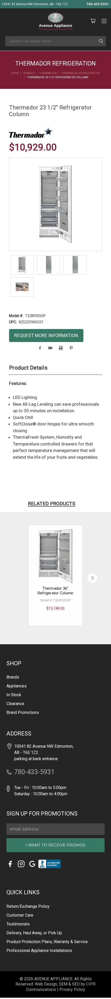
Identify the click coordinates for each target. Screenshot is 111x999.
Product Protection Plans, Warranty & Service (47, 941)
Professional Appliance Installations (39, 950)
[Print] (61, 348)
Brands (12, 677)
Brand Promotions (22, 712)
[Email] (50, 348)
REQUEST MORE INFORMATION (46, 335)
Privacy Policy (72, 989)
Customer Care (19, 915)
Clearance (15, 703)
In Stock (13, 694)
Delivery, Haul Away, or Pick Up (34, 932)
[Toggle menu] (104, 20)
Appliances (16, 685)
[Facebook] (40, 348)
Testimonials (18, 924)
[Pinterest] (71, 348)
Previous (18, 578)
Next (92, 578)
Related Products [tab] (51, 503)
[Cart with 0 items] (93, 21)
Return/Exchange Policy (28, 906)
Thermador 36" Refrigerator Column (56, 590)
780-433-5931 (97, 4)
